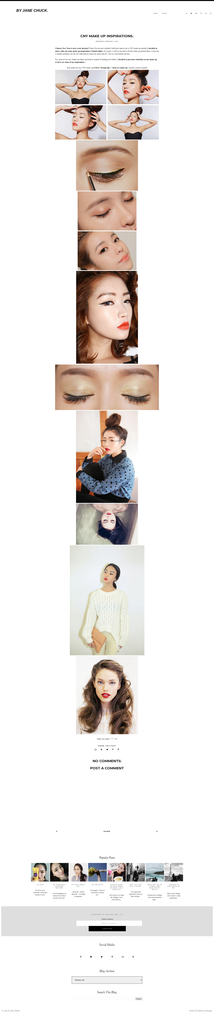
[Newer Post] (56, 831)
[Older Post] (157, 831)
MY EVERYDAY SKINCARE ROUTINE (59, 886)
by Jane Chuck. (32, 10)
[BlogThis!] (101, 749)
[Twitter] (196, 13)
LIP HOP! (40, 884)
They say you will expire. (135, 885)
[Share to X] (107, 749)
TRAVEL (164, 13)
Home (155, 13)
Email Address (107, 919)
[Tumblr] (211, 13)
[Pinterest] (201, 13)
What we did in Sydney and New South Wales (154, 887)
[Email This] (95, 749)
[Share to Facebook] (113, 749)
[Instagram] (191, 13)
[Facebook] (186, 13)
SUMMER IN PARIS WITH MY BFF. (173, 886)
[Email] (206, 13)
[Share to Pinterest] (118, 749)
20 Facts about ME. (78, 885)
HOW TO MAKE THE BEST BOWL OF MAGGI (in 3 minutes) (116, 887)
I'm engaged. (97, 884)
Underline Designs (204, 1011)
